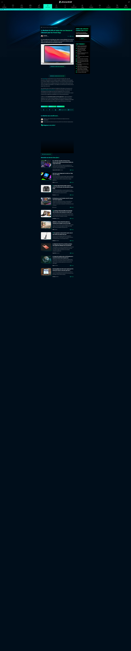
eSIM (82, 7)
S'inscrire (82, 38)
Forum (117, 7)
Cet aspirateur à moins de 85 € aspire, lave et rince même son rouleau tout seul (63, 233)
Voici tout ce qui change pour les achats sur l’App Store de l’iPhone (63, 174)
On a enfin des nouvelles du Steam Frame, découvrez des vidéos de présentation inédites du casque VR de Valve (63, 162)
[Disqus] (57, 140)
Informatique (23, 9)
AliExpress (6, 9)
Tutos (56, 7)
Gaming (21, 7)
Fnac (15, 9)
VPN (65, 7)
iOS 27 (78, 55)
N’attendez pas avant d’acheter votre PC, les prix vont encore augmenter (63, 198)
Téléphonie (4, 7)
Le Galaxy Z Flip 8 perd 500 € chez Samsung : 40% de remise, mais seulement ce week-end (63, 211)
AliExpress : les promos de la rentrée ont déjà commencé (82, 46)
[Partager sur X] (43, 110)
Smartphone (36, 9)
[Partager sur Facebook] (49, 110)
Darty (13, 9)
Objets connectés (31, 9)
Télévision (39, 9)
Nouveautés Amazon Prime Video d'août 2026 (82, 62)
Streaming (91, 7)
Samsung (54, 276)
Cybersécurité (74, 7)
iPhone (54, 182)
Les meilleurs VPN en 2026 (81, 72)
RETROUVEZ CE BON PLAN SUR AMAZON (57, 66)
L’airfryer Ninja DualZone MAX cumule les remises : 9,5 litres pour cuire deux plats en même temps (63, 187)
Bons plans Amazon (44, 106)
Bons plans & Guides (46, 27)
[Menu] (2, 2)
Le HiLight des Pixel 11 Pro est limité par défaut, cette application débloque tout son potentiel (62, 244)
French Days (44, 78)
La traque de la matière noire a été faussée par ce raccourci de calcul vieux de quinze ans (63, 257)
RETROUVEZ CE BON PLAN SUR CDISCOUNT (57, 76)
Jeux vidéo (26, 9)
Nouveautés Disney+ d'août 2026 (82, 60)
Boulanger (10, 9)
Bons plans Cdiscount (61, 106)
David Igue (45, 35)
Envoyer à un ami (63, 109)
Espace (39, 7)
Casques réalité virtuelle (56, 170)
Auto (30, 7)
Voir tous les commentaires (46, 154)
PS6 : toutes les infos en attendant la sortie (83, 57)
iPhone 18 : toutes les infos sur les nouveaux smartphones (82, 53)
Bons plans (48, 7)
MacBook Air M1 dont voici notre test (48, 90)
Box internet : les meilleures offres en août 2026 (83, 64)
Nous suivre (71, 109)
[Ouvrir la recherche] (129, 2)
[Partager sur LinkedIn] (55, 110)
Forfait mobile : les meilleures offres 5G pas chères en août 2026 (83, 67)
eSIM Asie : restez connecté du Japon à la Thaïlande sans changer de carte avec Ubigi (61, 222)
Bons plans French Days (52, 106)
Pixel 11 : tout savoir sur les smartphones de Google (81, 49)
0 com (68, 36)
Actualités (108, 7)
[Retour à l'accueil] (65, 2)
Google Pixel (54, 253)
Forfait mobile (18, 9)
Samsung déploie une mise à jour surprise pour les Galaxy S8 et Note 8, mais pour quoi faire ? (63, 269)
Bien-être (126, 7)
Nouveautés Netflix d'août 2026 (82, 58)
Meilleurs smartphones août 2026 (82, 70)
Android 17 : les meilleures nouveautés (81, 51)
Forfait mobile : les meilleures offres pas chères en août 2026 (82, 69)
